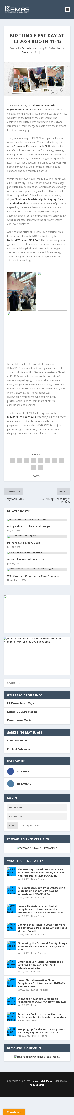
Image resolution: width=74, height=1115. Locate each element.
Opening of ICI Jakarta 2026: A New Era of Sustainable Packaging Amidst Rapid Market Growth (42, 928)
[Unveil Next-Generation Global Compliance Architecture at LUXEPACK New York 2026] (11, 982)
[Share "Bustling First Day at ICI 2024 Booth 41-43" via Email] (33, 467)
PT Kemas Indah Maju (20, 703)
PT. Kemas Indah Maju (39, 1080)
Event (33, 952)
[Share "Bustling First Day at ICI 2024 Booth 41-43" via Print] (40, 467)
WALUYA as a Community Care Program (33, 576)
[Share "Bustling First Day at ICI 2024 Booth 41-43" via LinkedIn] (47, 460)
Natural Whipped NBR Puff (23, 240)
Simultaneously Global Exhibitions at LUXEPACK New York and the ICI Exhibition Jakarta (40, 965)
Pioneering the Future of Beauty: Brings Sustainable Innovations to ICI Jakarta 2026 (42, 946)
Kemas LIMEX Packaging (22, 711)
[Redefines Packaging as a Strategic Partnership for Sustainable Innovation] (11, 1016)
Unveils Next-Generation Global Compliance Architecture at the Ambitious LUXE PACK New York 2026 (40, 909)
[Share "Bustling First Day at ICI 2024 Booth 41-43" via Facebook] (12, 460)
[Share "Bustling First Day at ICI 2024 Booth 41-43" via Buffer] (54, 460)
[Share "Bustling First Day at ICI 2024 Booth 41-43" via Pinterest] (40, 460)
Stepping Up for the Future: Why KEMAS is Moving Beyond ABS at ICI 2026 (42, 1031)
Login (12, 825)
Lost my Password (30, 825)
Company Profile (17, 740)
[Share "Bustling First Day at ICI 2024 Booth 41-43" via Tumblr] (33, 460)
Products (27, 52)
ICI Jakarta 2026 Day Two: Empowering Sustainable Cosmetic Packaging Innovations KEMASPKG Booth (41, 891)
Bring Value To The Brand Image (28, 526)
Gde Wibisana (29, 48)
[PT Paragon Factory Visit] (37, 536)
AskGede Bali (37, 1084)
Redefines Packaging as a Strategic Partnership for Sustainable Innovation (42, 1015)
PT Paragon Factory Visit (23, 542)
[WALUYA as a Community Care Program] (37, 569)
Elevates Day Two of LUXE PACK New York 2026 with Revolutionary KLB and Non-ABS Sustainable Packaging (41, 872)
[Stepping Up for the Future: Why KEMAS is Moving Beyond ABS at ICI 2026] (11, 1031)
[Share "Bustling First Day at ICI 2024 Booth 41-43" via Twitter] (19, 460)
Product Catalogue (19, 749)
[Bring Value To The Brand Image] (37, 520)
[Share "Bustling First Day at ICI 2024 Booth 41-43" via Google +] (26, 460)
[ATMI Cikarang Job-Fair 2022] (37, 553)
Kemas (34, 989)
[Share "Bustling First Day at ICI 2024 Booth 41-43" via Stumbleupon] (61, 460)
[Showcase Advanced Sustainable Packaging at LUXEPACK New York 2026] (11, 1001)
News (60, 48)
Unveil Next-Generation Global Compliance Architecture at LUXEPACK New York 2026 (41, 983)
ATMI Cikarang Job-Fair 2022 (25, 559)
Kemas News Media (19, 720)
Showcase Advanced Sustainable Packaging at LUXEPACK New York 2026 (42, 1000)
